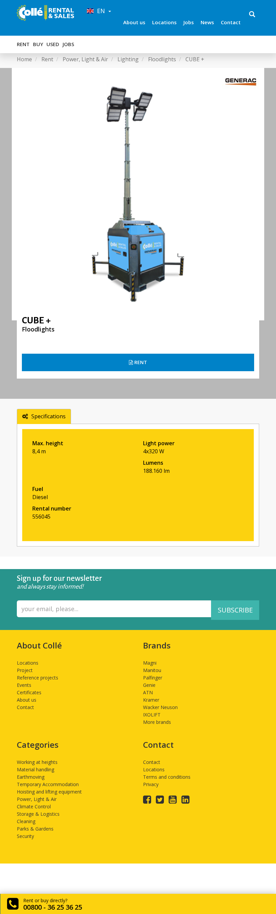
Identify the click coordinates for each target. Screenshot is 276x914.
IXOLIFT (152, 714)
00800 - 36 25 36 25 (52, 907)
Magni (150, 663)
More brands (157, 722)
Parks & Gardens (35, 828)
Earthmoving (30, 777)
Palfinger (152, 677)
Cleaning (26, 821)
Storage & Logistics (38, 814)
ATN (148, 692)
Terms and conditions (167, 777)
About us (134, 22)
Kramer (151, 700)
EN (100, 11)
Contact (231, 22)
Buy (38, 44)
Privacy (151, 784)
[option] (138, 194)
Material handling (35, 769)
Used (52, 44)
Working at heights (37, 762)
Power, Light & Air (37, 799)
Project (25, 670)
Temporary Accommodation (48, 784)
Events (24, 685)
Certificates (29, 692)
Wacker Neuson (160, 707)
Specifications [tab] (48, 416)
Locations (164, 22)
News (207, 22)
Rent (23, 44)
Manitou (152, 670)
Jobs (188, 22)
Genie (149, 685)
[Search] (252, 14)
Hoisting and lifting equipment (49, 791)
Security (25, 836)
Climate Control (34, 806)
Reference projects (37, 677)
